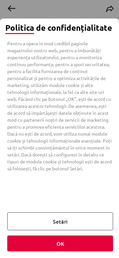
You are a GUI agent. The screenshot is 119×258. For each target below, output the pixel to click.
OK (60, 243)
